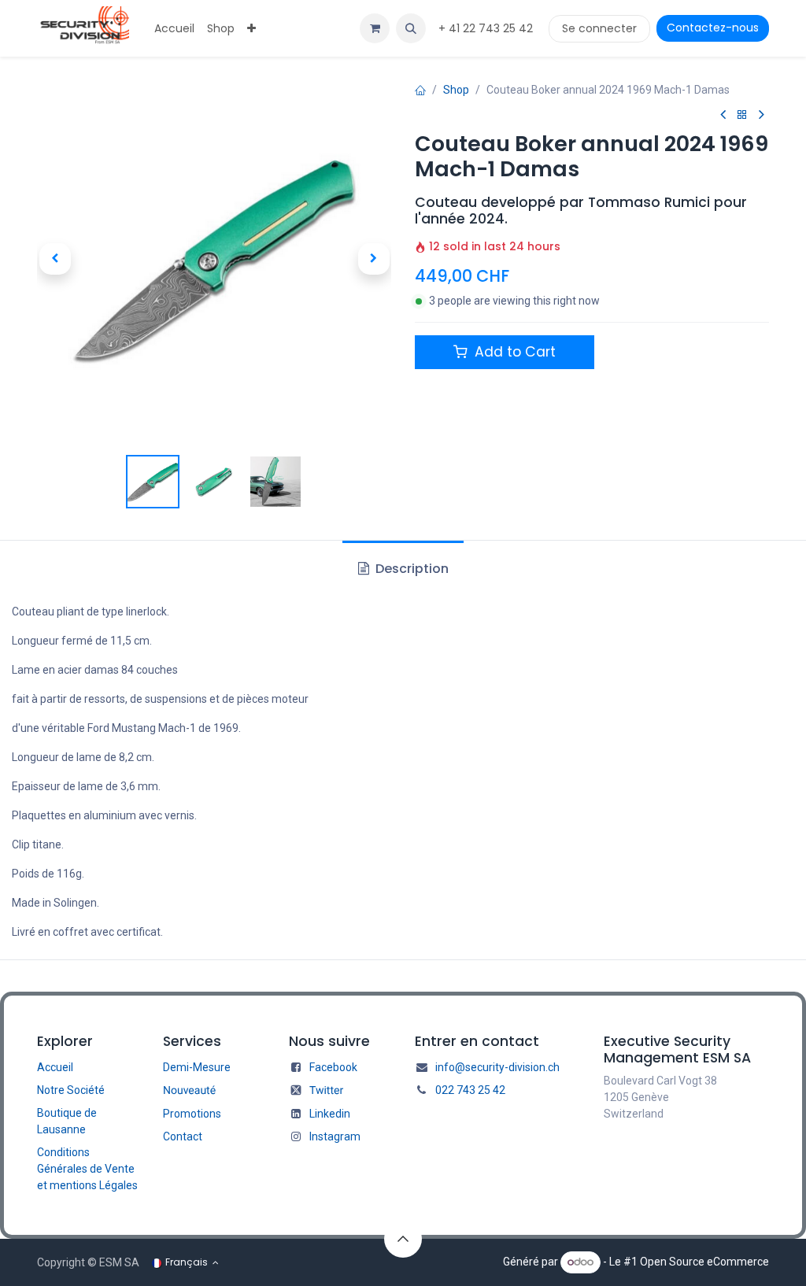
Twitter (326, 1091)
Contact (182, 1136)
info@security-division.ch (497, 1067)
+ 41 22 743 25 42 (487, 28)
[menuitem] (174, 28)
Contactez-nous (713, 27)
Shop (456, 89)
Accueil (55, 1067)
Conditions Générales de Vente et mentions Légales (87, 1169)
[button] (411, 28)
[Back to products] (742, 115)
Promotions (192, 1113)
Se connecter (599, 28)
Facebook (333, 1067)
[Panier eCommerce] (375, 28)
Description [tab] (410, 569)
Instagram (334, 1136)
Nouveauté (189, 1091)
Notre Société (71, 1090)
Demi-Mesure (197, 1067)
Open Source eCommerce (704, 1261)
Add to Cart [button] (513, 351)
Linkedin (329, 1113)
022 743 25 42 (470, 1090)
